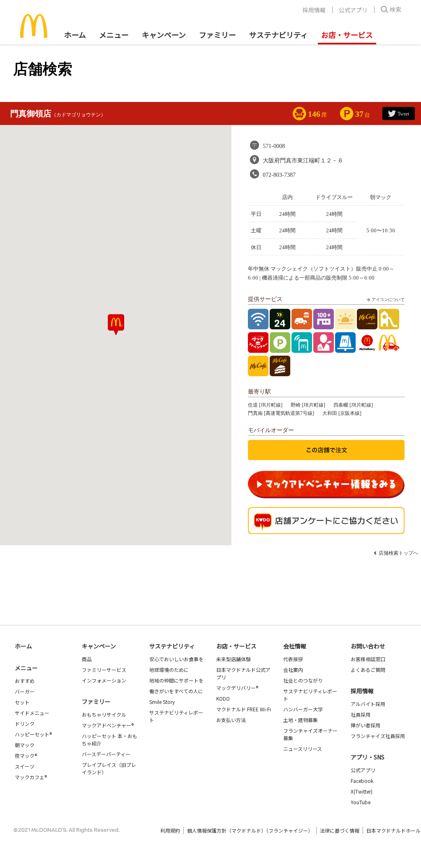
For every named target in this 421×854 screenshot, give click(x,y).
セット (22, 702)
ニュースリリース (302, 748)
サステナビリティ (278, 34)
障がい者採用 (365, 725)
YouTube (360, 801)
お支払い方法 (231, 719)
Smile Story (162, 701)
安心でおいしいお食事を (176, 658)
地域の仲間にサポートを (176, 680)
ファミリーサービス (104, 669)
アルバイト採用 (368, 703)
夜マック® (26, 755)
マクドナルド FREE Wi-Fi (243, 709)
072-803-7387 (279, 175)
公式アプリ (353, 10)
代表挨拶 (293, 658)
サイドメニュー (32, 712)
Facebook (362, 780)
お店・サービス (347, 34)
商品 (87, 658)
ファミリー (217, 34)
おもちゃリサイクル (104, 714)
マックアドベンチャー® (108, 725)
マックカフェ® (31, 776)
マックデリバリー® (237, 687)
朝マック (25, 744)
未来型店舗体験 (233, 658)
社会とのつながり (303, 680)
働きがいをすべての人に (176, 690)
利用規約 (170, 830)
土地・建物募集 (300, 719)
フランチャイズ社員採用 (378, 735)
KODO (223, 698)
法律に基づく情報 (339, 830)
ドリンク (25, 723)
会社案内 (293, 669)
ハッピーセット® (33, 734)
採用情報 (314, 10)
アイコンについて (388, 299)
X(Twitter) (361, 791)
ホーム (75, 34)
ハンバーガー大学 (303, 709)
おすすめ (25, 680)
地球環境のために (169, 669)
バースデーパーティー (106, 753)
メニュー (26, 668)
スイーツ (25, 766)
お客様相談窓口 (368, 658)
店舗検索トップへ (398, 553)
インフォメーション (104, 680)
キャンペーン (164, 34)
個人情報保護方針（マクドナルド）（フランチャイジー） (250, 830)
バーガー (25, 691)
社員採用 (360, 714)
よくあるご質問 (368, 669)
